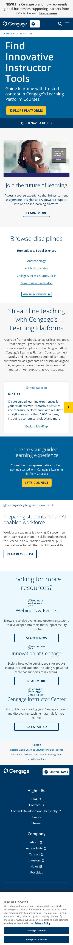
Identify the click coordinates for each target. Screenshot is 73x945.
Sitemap (36, 823)
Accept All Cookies (36, 939)
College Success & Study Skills (36, 276)
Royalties (36, 872)
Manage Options (36, 930)
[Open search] (60, 24)
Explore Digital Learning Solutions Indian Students (36, 749)
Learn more (48, 13)
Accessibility (34, 848)
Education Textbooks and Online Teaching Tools (36, 754)
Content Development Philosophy (34, 811)
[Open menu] (67, 24)
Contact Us (36, 805)
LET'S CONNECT (36, 482)
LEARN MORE (36, 213)
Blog (34, 799)
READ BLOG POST (20, 554)
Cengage (9, 33)
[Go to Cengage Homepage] (15, 23)
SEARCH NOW (36, 638)
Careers (35, 854)
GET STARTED (36, 727)
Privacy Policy (42, 923)
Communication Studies (37, 283)
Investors (34, 860)
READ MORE (36, 681)
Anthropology (36, 261)
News (34, 866)
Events (36, 817)
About (34, 842)
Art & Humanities (36, 268)
